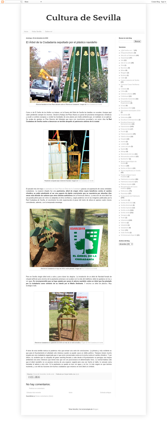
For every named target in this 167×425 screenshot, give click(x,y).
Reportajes (124, 193)
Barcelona (124, 68)
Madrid (123, 149)
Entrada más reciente (34, 392)
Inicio (26, 31)
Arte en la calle (126, 63)
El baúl (123, 105)
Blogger (95, 409)
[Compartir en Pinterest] (39, 377)
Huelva (123, 141)
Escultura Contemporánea (129, 120)
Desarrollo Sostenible (39, 374)
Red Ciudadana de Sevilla (94, 104)
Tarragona (124, 215)
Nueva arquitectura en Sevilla (130, 171)
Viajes (123, 230)
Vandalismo (125, 228)
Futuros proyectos (127, 134)
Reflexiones (125, 191)
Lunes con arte (126, 146)
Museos (123, 166)
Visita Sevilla (36, 31)
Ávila (122, 65)
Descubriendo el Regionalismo (126, 102)
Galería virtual (125, 136)
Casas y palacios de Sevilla (130, 80)
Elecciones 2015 (126, 108)
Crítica (123, 91)
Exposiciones (125, 126)
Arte (122, 60)
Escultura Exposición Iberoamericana (128, 123)
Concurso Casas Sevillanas (130, 84)
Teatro (123, 218)
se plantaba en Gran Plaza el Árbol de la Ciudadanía (62, 189)
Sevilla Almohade (126, 205)
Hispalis (123, 139)
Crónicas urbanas (127, 94)
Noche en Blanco (126, 168)
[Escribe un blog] (32, 377)
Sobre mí (48, 31)
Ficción (123, 131)
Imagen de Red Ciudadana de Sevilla (92, 342)
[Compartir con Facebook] (36, 377)
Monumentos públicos (128, 156)
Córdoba (124, 89)
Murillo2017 (125, 159)
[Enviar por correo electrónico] (29, 377)
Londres (123, 144)
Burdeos (123, 75)
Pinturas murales (126, 184)
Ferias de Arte (125, 129)
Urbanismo (124, 220)
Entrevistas (124, 117)
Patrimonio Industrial (127, 182)
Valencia (124, 223)
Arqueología (125, 58)
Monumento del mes (127, 154)
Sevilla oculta (125, 210)
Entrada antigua (105, 392)
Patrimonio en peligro (128, 179)
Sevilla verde (50, 374)
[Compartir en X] (34, 377)
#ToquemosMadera (127, 53)
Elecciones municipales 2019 (130, 110)
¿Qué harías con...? (127, 50)
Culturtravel (124, 96)
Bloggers (124, 73)
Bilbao (123, 70)
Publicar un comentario (37, 388)
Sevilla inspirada (126, 208)
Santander (124, 200)
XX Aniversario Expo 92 (128, 235)
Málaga (123, 151)
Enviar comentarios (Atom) (44, 396)
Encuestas (124, 115)
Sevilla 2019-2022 (127, 203)
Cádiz (123, 78)
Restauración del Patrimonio (130, 196)
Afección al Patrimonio (128, 55)
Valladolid (124, 225)
